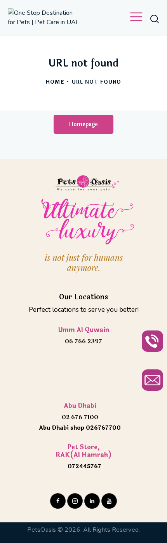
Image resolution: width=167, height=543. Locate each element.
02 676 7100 (80, 417)
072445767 (83, 466)
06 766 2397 (83, 341)
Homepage (83, 124)
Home (55, 82)
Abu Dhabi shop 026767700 (80, 428)
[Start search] (154, 18)
